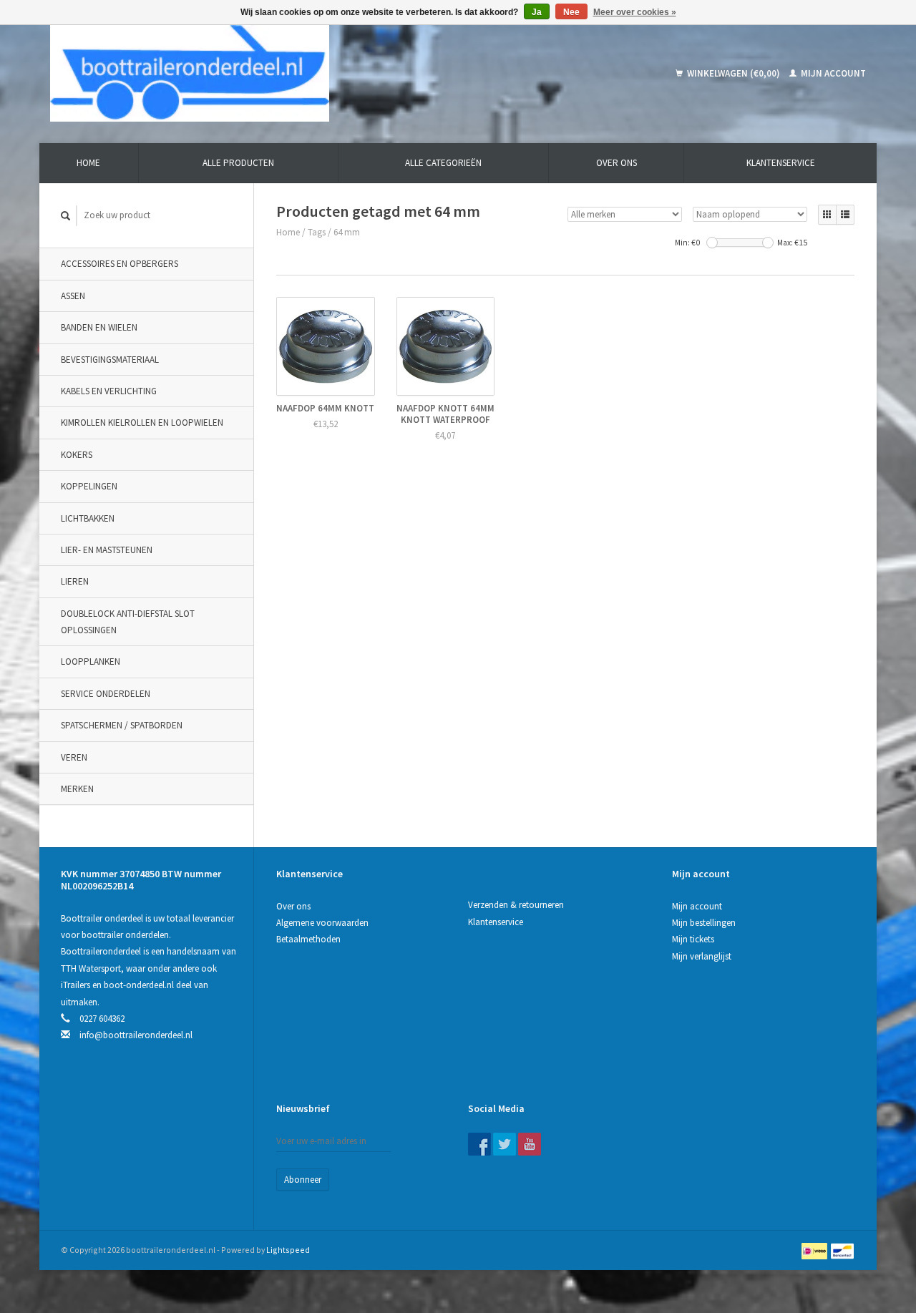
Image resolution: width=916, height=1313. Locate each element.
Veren (74, 757)
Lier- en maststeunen (106, 550)
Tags (317, 232)
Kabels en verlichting (109, 391)
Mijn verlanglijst (701, 956)
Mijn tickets (693, 939)
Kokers (76, 455)
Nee (571, 12)
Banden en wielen (99, 327)
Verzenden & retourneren (516, 905)
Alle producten (238, 163)
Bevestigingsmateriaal (110, 359)
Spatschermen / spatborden (121, 725)
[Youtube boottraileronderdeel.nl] (529, 1144)
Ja (537, 12)
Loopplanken (90, 661)
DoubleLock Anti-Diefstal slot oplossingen (128, 621)
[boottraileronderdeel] (292, 73)
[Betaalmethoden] (815, 1250)
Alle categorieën (443, 163)
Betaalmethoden (308, 939)
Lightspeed (288, 1249)
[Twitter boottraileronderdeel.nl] (504, 1144)
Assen (73, 296)
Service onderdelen (105, 694)
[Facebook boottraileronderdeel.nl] (479, 1144)
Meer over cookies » (634, 12)
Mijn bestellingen (704, 923)
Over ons (616, 163)
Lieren (75, 581)
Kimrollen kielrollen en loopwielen (142, 422)
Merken (77, 789)
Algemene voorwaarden (322, 923)
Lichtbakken (87, 518)
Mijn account (832, 73)
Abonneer (302, 1179)
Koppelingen (89, 486)
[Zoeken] (66, 215)
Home (88, 163)
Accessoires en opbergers (119, 264)
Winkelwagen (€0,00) (733, 73)
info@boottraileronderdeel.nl (136, 1035)
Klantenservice (780, 163)
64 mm (346, 232)
